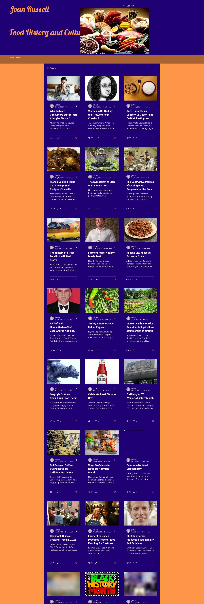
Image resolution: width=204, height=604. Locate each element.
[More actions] (77, 105)
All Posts (51, 68)
